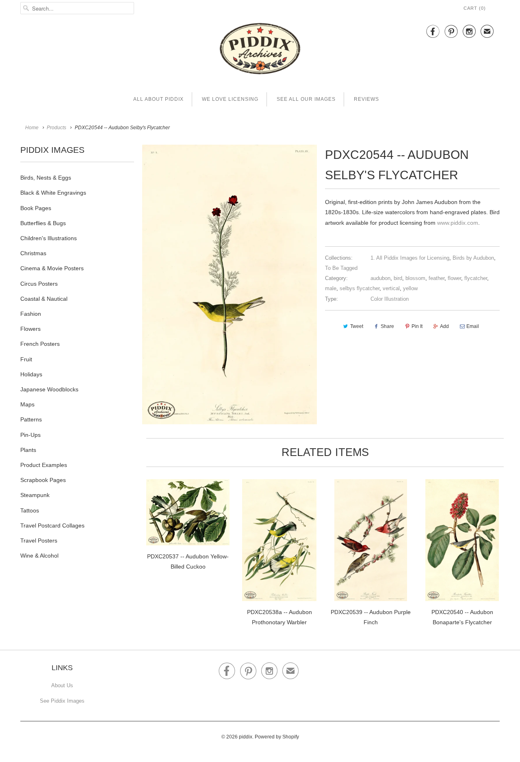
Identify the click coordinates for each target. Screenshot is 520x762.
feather (436, 278)
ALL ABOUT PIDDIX (158, 99)
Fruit (26, 359)
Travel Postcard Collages (52, 525)
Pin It (417, 326)
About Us (62, 685)
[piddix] (260, 50)
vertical (391, 288)
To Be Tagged (341, 268)
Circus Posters (39, 283)
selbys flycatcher (359, 288)
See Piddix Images (62, 701)
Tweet (356, 326)
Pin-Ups (30, 435)
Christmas (33, 253)
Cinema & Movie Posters (52, 268)
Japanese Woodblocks (49, 389)
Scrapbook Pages (43, 480)
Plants (28, 450)
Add (444, 326)
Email (472, 326)
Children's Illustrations (48, 238)
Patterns (31, 419)
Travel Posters (38, 540)
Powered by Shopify (277, 737)
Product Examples (43, 465)
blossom (415, 278)
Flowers (30, 329)
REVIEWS (366, 99)
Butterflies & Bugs (43, 223)
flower (454, 278)
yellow (410, 288)
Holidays (31, 374)
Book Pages (35, 208)
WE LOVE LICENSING (230, 99)
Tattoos (29, 510)
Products (56, 127)
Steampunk (35, 495)
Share (387, 326)
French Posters (40, 344)
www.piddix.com (457, 222)
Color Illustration (389, 299)
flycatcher (475, 278)
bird (398, 278)
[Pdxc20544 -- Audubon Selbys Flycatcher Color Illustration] (229, 284)
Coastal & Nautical (43, 298)
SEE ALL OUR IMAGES (306, 99)
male (330, 288)
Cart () (475, 8)
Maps (27, 404)
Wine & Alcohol (39, 555)
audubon (380, 278)
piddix (245, 737)
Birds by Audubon (473, 258)
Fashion (30, 313)
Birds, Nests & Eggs (45, 177)
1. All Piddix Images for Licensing (409, 258)
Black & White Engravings (53, 192)
